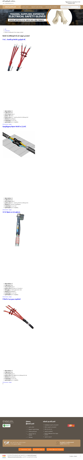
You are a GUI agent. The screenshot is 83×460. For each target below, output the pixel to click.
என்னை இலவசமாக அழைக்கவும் (56, 449)
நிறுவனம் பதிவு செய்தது (37, 6)
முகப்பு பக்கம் (25, 6)
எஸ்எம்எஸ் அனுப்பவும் (39, 449)
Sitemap (30, 437)
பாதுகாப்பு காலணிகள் (49, 431)
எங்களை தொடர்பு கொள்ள (51, 6)
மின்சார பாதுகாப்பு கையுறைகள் (50, 427)
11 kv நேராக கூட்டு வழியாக (11, 212)
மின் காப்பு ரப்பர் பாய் (48, 429)
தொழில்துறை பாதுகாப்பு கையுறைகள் (51, 424)
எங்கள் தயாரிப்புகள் (10, 7)
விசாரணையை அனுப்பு (7, 124)
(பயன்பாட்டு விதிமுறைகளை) (31, 455)
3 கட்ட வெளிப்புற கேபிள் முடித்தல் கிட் (14, 39)
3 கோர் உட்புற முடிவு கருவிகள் (12, 299)
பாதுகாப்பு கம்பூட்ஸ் (48, 436)
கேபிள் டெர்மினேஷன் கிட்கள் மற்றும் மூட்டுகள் (51, 434)
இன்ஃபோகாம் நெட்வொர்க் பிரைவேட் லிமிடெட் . (15, 456)
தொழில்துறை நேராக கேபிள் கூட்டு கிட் (14, 126)
